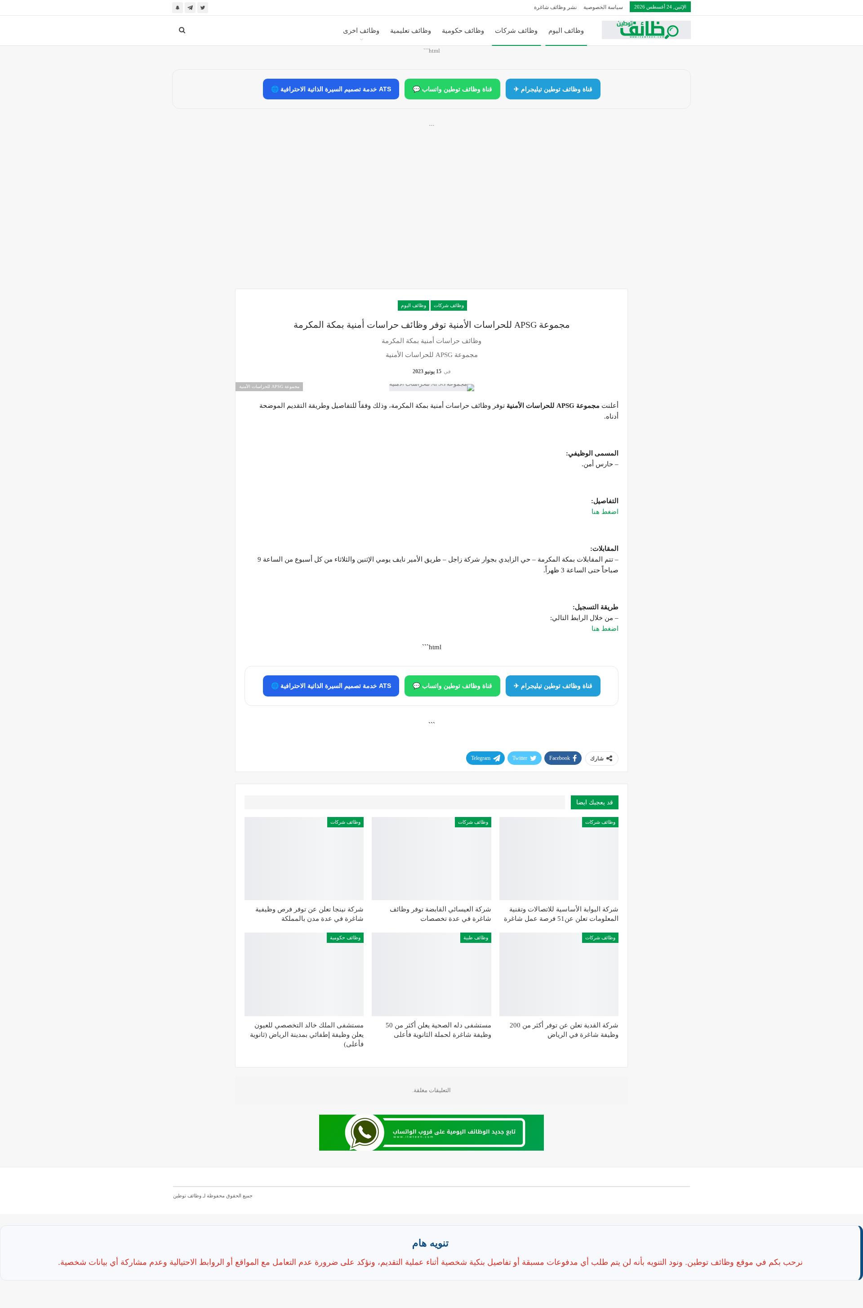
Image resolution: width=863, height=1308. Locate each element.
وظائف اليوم (566, 30)
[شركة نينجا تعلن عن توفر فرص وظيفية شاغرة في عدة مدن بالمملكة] (304, 859)
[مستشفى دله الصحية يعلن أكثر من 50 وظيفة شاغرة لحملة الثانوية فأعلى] (431, 974)
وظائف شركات (516, 30)
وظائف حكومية (463, 30)
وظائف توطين (187, 1195)
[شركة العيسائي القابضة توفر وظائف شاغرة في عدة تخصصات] (431, 859)
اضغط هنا (605, 511)
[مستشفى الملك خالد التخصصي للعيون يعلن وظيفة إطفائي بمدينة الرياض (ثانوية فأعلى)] (304, 974)
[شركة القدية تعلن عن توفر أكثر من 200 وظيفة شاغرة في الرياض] (558, 974)
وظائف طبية (475, 937)
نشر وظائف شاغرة (555, 7)
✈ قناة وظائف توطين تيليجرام (553, 89)
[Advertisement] (431, 216)
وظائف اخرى (361, 30)
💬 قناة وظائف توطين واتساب (452, 89)
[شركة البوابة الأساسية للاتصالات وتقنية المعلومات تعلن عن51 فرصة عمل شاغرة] (558, 859)
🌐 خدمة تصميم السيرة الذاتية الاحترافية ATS (331, 89)
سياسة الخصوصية (603, 7)
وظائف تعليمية (410, 30)
